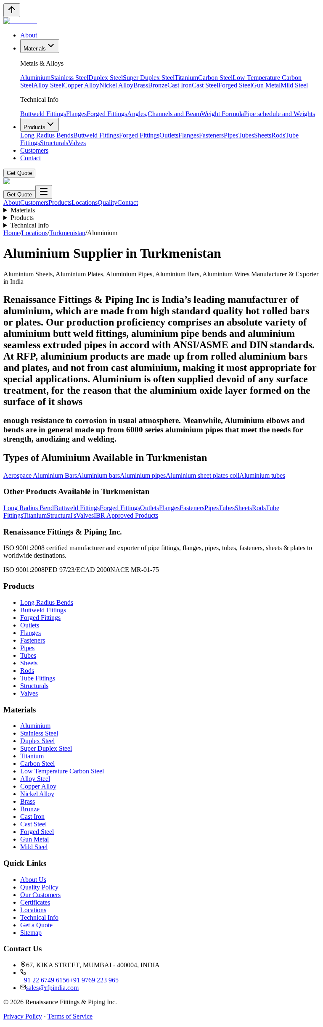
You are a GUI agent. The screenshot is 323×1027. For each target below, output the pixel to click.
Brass (140, 85)
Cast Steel (205, 85)
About (28, 35)
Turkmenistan (67, 232)
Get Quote (19, 173)
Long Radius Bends (46, 135)
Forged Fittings (107, 113)
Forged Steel (235, 85)
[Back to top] (11, 10)
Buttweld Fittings (43, 113)
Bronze (157, 85)
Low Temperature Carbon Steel (62, 771)
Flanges (76, 113)
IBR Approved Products (126, 515)
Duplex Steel (105, 77)
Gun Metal (266, 85)
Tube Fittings (37, 678)
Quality (107, 202)
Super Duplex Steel (149, 77)
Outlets (168, 135)
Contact (30, 157)
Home (11, 232)
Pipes (231, 135)
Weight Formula (222, 113)
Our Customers (40, 894)
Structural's (61, 515)
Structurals (54, 142)
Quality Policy (39, 887)
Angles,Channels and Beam (164, 113)
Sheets (262, 135)
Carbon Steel (215, 77)
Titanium (186, 77)
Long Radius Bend (28, 507)
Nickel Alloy (116, 85)
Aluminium (35, 77)
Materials (35, 48)
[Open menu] (43, 192)
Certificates (35, 902)
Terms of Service (70, 1016)
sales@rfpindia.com (52, 987)
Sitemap (31, 932)
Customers (34, 150)
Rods (278, 135)
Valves (77, 142)
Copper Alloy (81, 85)
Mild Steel (294, 85)
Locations (84, 202)
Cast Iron (179, 85)
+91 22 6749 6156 (44, 980)
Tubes (246, 135)
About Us (33, 879)
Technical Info (30, 225)
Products (34, 127)
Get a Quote (36, 925)
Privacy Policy (22, 1016)
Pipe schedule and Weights (279, 113)
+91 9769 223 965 (94, 980)
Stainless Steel (69, 77)
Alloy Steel (48, 85)
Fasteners (211, 135)
